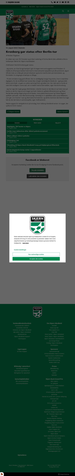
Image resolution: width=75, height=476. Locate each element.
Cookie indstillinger (20, 249)
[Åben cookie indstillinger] (2, 474)
